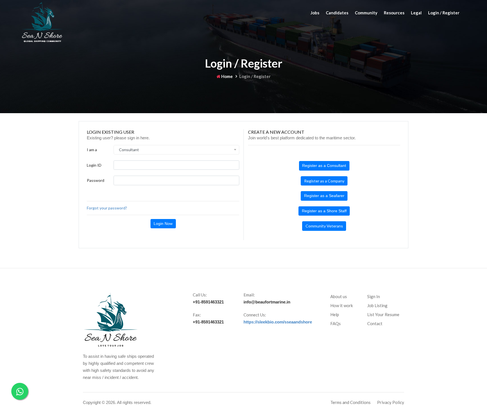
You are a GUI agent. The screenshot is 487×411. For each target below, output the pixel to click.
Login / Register (443, 12)
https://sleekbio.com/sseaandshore (278, 322)
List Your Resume (383, 314)
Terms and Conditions (350, 402)
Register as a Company (324, 180)
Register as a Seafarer (324, 195)
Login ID (94, 165)
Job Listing (377, 305)
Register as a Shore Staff (324, 211)
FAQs (335, 323)
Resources (394, 12)
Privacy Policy (390, 402)
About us (338, 296)
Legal (416, 12)
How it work (341, 305)
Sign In (373, 296)
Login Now (163, 223)
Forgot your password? (107, 208)
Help (334, 314)
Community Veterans (324, 226)
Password (95, 180)
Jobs (315, 12)
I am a (92, 149)
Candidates (337, 12)
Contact (374, 323)
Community (366, 12)
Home (226, 76)
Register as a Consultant (324, 165)
